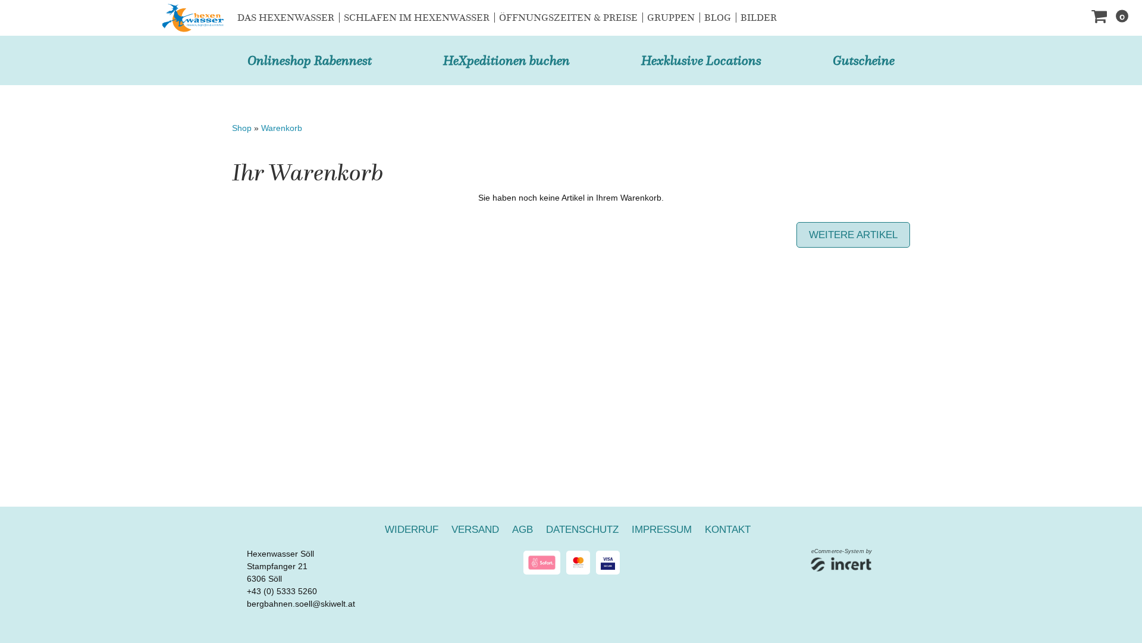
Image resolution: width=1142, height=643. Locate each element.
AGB (522, 529)
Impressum (662, 529)
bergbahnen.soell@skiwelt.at (301, 603)
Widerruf (411, 529)
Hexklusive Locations (701, 60)
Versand (475, 529)
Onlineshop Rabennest (309, 60)
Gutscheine (864, 60)
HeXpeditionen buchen (506, 60)
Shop (242, 128)
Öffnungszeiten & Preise (568, 17)
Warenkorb (281, 128)
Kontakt (728, 529)
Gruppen (671, 17)
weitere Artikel (853, 235)
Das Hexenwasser (285, 17)
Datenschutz (582, 529)
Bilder (759, 17)
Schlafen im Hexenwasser (417, 17)
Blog (717, 17)
